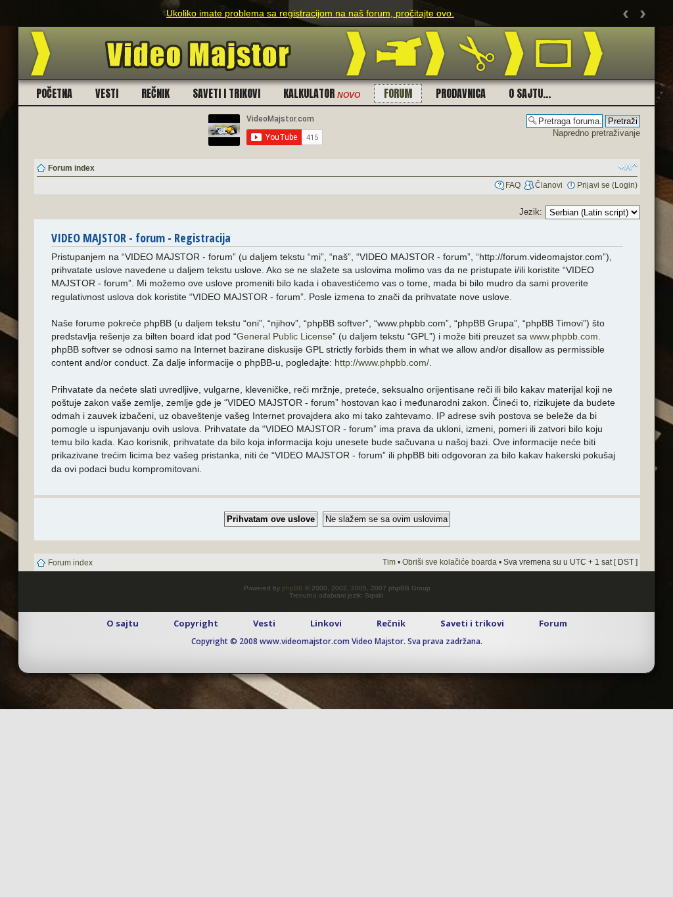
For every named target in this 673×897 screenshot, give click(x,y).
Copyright (196, 623)
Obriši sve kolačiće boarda (449, 562)
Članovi (549, 185)
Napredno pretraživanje (596, 133)
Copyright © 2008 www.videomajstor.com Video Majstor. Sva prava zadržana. (336, 641)
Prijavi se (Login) (607, 185)
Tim (389, 562)
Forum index (71, 168)
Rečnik (155, 93)
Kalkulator (321, 93)
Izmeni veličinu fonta (628, 167)
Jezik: (530, 212)
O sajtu (122, 623)
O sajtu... (530, 93)
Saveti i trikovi (226, 93)
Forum (398, 93)
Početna (54, 93)
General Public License (285, 336)
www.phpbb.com (564, 336)
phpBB (292, 588)
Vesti (106, 93)
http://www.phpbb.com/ (382, 362)
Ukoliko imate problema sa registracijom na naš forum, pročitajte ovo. (310, 13)
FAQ (513, 185)
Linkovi (326, 623)
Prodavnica (461, 93)
